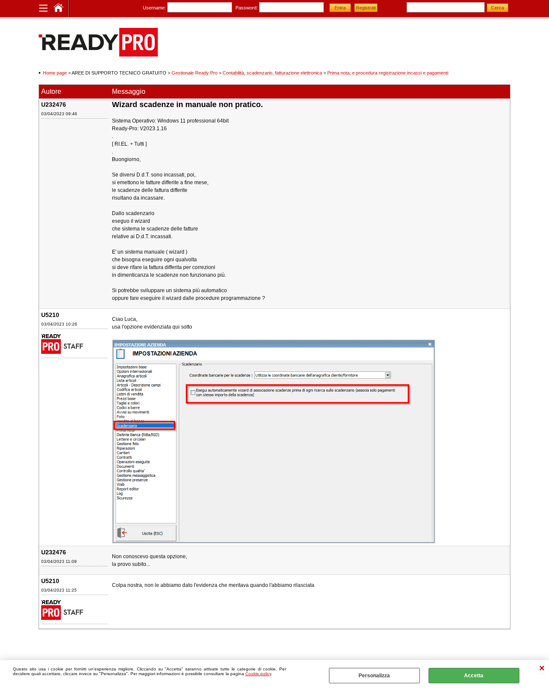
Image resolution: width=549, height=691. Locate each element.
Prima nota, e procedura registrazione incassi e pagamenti (387, 72)
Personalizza (374, 676)
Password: (246, 7)
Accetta (473, 676)
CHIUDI (542, 668)
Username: (154, 7)
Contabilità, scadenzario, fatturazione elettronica (272, 72)
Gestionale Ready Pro (194, 72)
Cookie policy (258, 673)
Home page (55, 72)
